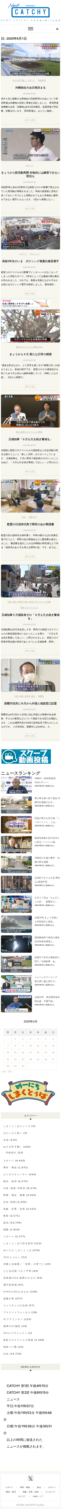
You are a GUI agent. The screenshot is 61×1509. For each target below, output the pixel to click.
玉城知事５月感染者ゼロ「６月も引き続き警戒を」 (30, 616)
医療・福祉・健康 (14, 1195)
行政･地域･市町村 (16, 602)
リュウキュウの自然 (15, 1305)
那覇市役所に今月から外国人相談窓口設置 (30, 703)
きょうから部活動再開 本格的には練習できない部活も (30, 174)
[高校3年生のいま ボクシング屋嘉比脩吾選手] (30, 233)
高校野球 (42, 80)
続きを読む (30, 120)
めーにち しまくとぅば (17, 1250)
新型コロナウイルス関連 (27, 347)
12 (45, 1045)
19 (45, 1052)
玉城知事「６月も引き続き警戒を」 (30, 439)
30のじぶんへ (12, 1257)
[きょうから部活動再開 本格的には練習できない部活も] (30, 144)
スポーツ (31, 80)
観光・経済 (10, 1181)
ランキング (50, 1492)
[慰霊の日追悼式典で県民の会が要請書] (30, 496)
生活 (6, 1139)
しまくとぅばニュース (17, 1126)
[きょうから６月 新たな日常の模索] (30, 326)
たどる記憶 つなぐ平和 (17, 1271)
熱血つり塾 (10, 1346)
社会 (40, 347)
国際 (6, 1229)
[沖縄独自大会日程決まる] (30, 59)
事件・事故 (10, 1167)
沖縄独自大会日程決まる (30, 87)
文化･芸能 (9, 1202)
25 (38, 1059)
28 (8, 1066)
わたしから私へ (13, 1133)
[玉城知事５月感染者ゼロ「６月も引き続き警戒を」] (30, 581)
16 (23, 1052)
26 (45, 1059)
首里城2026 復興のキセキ (19, 1277)
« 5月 (3, 1071)
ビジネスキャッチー (15, 1174)
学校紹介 (11, 1152)
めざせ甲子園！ (19, 80)
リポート (8, 1236)
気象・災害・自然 (14, 1208)
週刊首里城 (10, 1284)
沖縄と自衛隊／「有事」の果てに (23, 1264)
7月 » (10, 1071)
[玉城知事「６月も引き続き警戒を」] (30, 411)
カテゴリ (22, 1496)
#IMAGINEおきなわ (16, 1291)
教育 (6, 1215)
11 (38, 1045)
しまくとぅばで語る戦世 (18, 1243)
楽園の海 (8, 1298)
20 (53, 1052)
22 (15, 1059)
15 (15, 1052)
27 (53, 1059)
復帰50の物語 (12, 1326)
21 (8, 1059)
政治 (18, 432)
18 (38, 1052)
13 (53, 1045)
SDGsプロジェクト (15, 1333)
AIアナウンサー (13, 1319)
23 (23, 1059)
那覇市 (41, 696)
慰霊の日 (33, 517)
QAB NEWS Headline (34, 1505)
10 (30, 1045)
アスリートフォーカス (17, 1312)
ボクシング (35, 254)
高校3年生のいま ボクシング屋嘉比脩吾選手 (30, 261)
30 (23, 1066)
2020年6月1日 (29, 93)
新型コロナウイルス (29, 608)
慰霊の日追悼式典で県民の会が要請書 (30, 524)
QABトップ (38, 1496)
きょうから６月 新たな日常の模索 (30, 354)
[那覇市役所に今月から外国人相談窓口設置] (30, 675)
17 (30, 1052)
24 (30, 1059)
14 (8, 1052)
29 (15, 1066)
